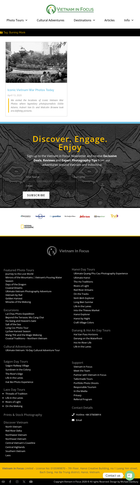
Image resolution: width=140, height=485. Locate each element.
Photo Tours (15, 20)
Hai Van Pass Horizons (86, 334)
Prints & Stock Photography (23, 415)
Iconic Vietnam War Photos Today (30, 90)
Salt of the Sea (13, 324)
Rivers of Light (81, 285)
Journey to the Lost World (19, 273)
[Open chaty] (130, 475)
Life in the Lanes (82, 306)
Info (127, 20)
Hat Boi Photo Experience (19, 382)
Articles (109, 20)
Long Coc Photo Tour (16, 327)
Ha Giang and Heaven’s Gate (20, 320)
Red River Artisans (83, 289)
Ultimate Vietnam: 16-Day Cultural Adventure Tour (32, 350)
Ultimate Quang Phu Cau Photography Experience (101, 273)
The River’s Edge (14, 373)
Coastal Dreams (13, 287)
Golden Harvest (13, 298)
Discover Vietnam (16, 422)
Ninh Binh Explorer (84, 298)
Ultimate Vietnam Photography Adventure (28, 291)
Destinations (82, 20)
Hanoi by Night (82, 318)
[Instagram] (17, 481)
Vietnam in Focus (74, 251)
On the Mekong (13, 406)
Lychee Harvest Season (18, 331)
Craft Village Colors (84, 322)
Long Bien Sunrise (83, 302)
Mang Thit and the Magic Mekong (23, 335)
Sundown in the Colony (18, 369)
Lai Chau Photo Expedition (19, 313)
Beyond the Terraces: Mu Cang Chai (24, 317)
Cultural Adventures (50, 20)
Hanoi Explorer (82, 314)
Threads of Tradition (16, 393)
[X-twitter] (24, 481)
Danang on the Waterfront (88, 338)
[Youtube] (31, 481)
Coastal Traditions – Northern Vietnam (26, 338)
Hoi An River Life (82, 342)
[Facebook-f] (10, 481)
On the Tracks (81, 293)
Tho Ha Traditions (83, 281)
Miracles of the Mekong (18, 302)
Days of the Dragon (15, 284)
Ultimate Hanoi (82, 277)
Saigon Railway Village (17, 365)
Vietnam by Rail (13, 295)
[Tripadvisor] (3, 481)
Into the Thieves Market (87, 310)
